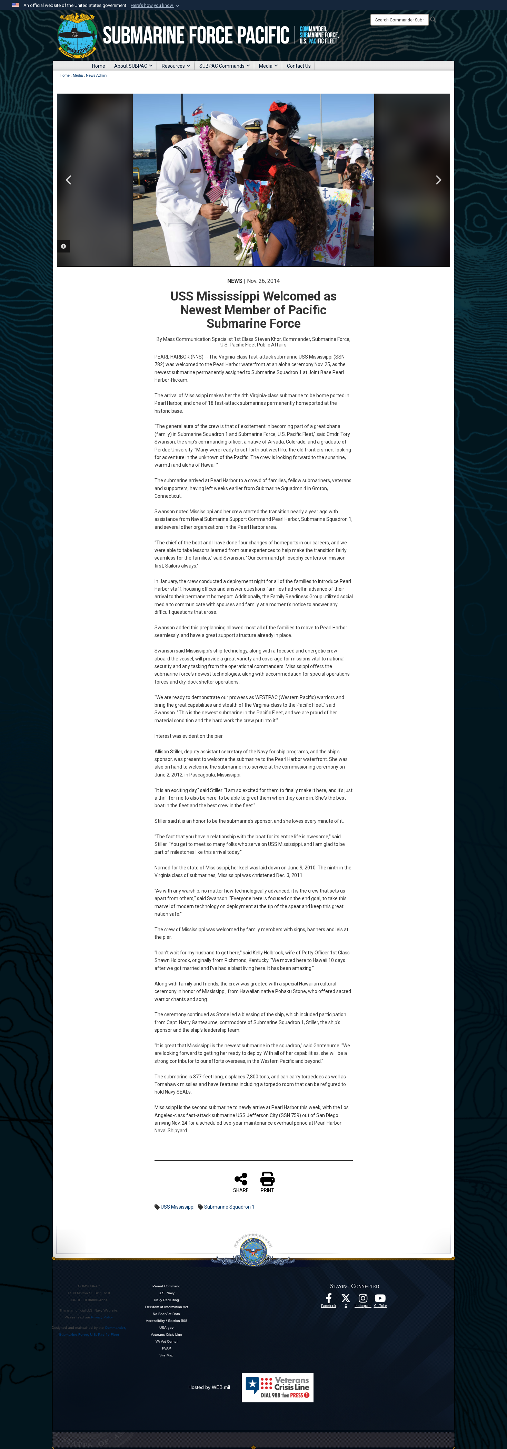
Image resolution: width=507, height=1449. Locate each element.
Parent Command (166, 1286)
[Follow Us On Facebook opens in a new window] (328, 1300)
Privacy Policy (101, 1317)
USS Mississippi (178, 1207)
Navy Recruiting (166, 1300)
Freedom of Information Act (166, 1307)
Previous (69, 180)
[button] (155, 5)
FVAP (166, 1348)
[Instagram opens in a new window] (363, 1300)
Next (438, 180)
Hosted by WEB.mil (209, 1387)
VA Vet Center (167, 1341)
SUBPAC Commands (222, 66)
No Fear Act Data (166, 1314)
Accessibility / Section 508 (166, 1321)
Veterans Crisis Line (166, 1334)
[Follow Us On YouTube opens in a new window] (380, 1300)
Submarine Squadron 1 (229, 1207)
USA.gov (166, 1327)
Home (98, 66)
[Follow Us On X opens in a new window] (346, 1300)
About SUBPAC (130, 66)
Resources (173, 66)
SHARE (241, 1190)
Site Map (166, 1355)
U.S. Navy (167, 1293)
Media (265, 66)
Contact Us (299, 66)
